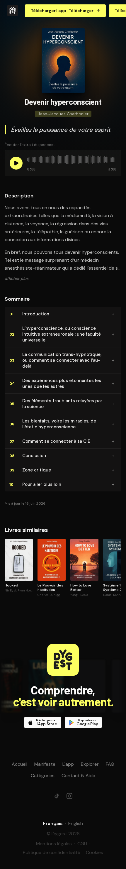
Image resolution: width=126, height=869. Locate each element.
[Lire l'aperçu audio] (16, 163)
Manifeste (44, 764)
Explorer (90, 764)
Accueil (19, 764)
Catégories (43, 775)
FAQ (110, 764)
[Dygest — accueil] (12, 10)
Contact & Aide (78, 775)
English (75, 823)
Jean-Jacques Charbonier (63, 113)
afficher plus (16, 278)
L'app (68, 764)
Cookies (94, 852)
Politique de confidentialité (51, 852)
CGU (82, 844)
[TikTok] (56, 796)
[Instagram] (69, 796)
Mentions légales (54, 844)
